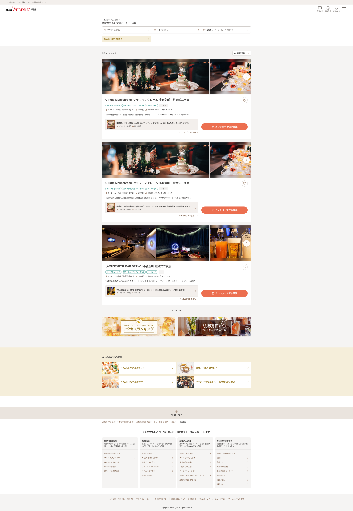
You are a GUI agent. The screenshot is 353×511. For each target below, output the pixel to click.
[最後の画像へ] (246, 76)
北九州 (174, 422)
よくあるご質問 (238, 499)
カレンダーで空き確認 (226, 127)
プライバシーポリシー (144, 499)
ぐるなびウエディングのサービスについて (214, 499)
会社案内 (112, 499)
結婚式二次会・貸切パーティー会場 (149, 422)
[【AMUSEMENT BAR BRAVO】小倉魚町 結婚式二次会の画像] (176, 243)
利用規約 (121, 499)
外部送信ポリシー (161, 499)
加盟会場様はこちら (178, 499)
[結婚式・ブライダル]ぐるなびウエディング (117, 422)
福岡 (167, 422)
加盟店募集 (192, 499)
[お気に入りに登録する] (245, 100)
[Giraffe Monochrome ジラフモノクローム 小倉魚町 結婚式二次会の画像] (176, 76)
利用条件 (130, 499)
